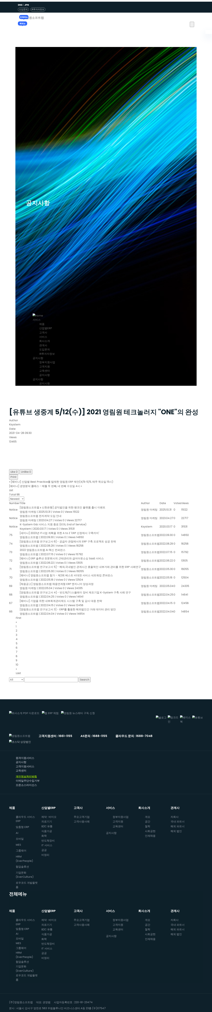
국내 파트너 (178, 821)
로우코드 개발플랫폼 (27, 885)
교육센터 (44, 371)
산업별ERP (45, 328)
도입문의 (23, 9)
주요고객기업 (82, 817)
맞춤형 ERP (22, 827)
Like (14, 472)
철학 (147, 826)
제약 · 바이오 (48, 817)
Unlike (26, 472)
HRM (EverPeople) (24, 859)
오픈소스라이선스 (26, 785)
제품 (42, 324)
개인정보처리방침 (26, 776)
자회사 (175, 817)
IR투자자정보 (38, 9)
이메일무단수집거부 (28, 781)
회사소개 (44, 341)
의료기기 (46, 821)
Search (84, 680)
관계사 (43, 345)
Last (18, 673)
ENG (20, 4)
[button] (192, 24)
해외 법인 (176, 831)
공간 (147, 821)
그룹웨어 (21, 850)
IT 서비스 (46, 845)
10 (17, 665)
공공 (44, 850)
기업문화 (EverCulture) (25, 875)
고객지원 (44, 366)
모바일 (20, 839)
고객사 (43, 332)
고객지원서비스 (25, 766)
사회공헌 (150, 831)
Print (13, 477)
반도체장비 (48, 841)
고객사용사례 (82, 821)
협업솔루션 (22, 962)
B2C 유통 (47, 826)
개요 (147, 817)
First (18, 618)
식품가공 (46, 831)
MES (18, 845)
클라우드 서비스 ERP (25, 819)
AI (17, 833)
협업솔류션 (22, 867)
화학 (44, 836)
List (11, 490)
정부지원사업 (47, 362)
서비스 (37, 320)
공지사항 (38, 358)
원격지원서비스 (25, 758)
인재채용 (150, 836)
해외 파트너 (178, 826)
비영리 (45, 855)
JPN (26, 4)
